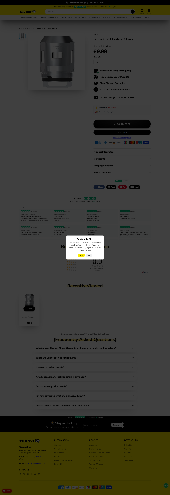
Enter (81, 255)
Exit (89, 255)
